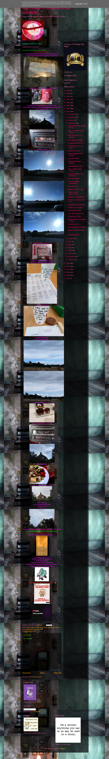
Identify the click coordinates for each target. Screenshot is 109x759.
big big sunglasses (31, 627)
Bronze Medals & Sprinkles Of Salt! (77, 220)
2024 (68, 96)
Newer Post (26, 673)
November (72, 117)
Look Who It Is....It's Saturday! (74, 136)
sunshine (35, 629)
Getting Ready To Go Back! (77, 227)
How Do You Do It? (74, 151)
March (71, 253)
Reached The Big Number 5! (76, 231)
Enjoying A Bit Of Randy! (76, 197)
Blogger (62, 748)
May (70, 247)
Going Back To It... (74, 235)
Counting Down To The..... (76, 143)
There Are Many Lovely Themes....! (76, 131)
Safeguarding (29, 629)
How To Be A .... (73, 186)
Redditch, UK (31, 631)
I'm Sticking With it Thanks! (74, 162)
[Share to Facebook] (50, 625)
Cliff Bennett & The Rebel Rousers (46, 627)
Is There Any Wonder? (75, 207)
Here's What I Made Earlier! (74, 170)
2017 (68, 266)
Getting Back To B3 (74, 216)
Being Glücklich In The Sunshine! (75, 175)
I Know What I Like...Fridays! (73, 193)
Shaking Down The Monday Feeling (77, 127)
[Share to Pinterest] (51, 625)
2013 (68, 278)
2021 (68, 105)
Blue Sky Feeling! (73, 178)
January (71, 259)
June (70, 244)
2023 (68, 99)
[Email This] (46, 625)
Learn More (79, 4)
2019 (68, 111)
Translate (37, 711)
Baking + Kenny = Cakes (76, 189)
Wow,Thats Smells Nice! (76, 213)
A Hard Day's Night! (74, 210)
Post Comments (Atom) (36, 676)
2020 (68, 108)
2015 (68, 272)
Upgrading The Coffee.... (76, 166)
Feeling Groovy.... (73, 224)
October (71, 120)
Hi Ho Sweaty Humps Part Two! (76, 201)
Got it (85, 4)
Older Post (57, 673)
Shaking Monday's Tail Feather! (75, 154)
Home (42, 673)
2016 (68, 269)
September (72, 123)
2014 (68, 275)
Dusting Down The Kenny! (76, 204)
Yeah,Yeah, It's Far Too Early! (75, 147)
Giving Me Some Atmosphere (73, 182)
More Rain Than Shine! (75, 140)
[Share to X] (49, 625)
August (71, 238)
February (72, 256)
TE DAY (41, 629)
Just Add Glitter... (74, 158)
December (72, 114)
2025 (68, 93)
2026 (68, 90)
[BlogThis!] (47, 625)
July (70, 241)
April (70, 250)
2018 (68, 263)
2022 (68, 102)
